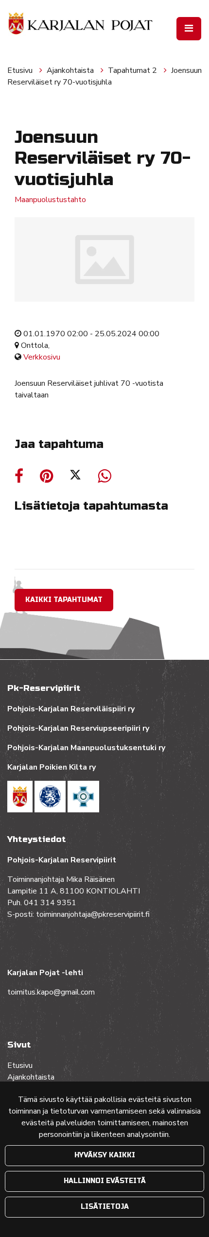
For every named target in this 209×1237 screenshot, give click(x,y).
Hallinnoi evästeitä (105, 1181)
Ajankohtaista (71, 70)
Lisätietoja (105, 1207)
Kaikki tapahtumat (64, 600)
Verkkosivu (41, 357)
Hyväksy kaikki (104, 1155)
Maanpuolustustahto (50, 199)
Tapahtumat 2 (133, 70)
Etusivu (21, 70)
